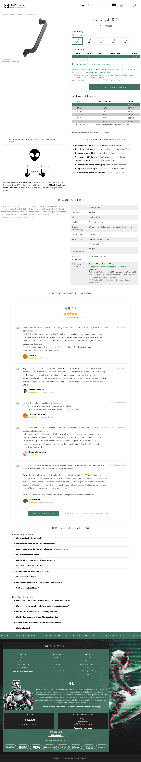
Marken (11, 14)
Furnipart (20, 14)
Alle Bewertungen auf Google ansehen (88, 513)
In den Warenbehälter (114, 87)
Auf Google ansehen (119, 327)
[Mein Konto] (121, 5)
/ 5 (83, 721)
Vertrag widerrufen (23, 671)
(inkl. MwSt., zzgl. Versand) (80, 60)
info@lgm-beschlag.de (122, 124)
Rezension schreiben (45, 513)
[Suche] (114, 5)
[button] (83, 6)
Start (4, 14)
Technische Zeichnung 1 (10, 61)
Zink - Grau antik (80, 35)
